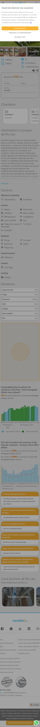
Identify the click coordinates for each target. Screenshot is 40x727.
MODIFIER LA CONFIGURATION (20, 33)
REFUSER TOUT (20, 37)
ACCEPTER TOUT (20, 28)
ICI (31, 22)
